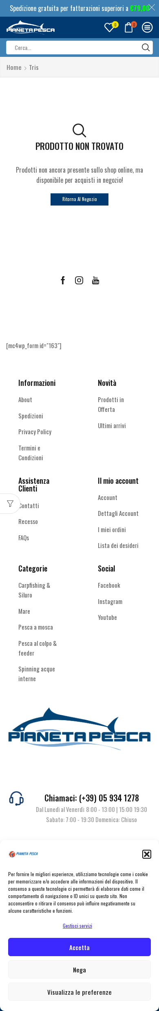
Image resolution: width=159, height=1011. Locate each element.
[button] (147, 854)
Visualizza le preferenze (79, 991)
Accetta (79, 947)
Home (14, 67)
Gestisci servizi (77, 925)
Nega (79, 969)
